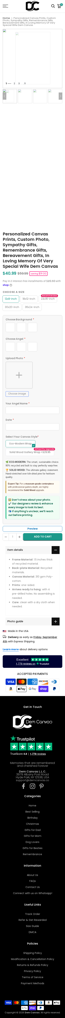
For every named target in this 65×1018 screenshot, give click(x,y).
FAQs (32, 881)
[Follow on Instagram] (32, 786)
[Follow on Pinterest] (41, 786)
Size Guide (32, 926)
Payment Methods (32, 983)
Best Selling (32, 811)
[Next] (60, 96)
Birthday (32, 818)
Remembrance (32, 854)
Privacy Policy (32, 971)
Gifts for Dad (33, 830)
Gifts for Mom (32, 836)
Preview (32, 528)
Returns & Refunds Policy (32, 965)
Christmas (32, 824)
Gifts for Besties (32, 848)
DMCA (32, 932)
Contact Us (32, 887)
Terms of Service (32, 977)
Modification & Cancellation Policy (32, 959)
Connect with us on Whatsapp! (32, 893)
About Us (32, 875)
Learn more (11, 649)
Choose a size (14, 292)
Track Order (32, 914)
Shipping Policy (32, 953)
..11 (24, 83)
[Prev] (4, 96)
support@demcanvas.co (32, 780)
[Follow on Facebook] (23, 786)
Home (6, 18)
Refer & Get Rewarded (33, 920)
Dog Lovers (32, 842)
